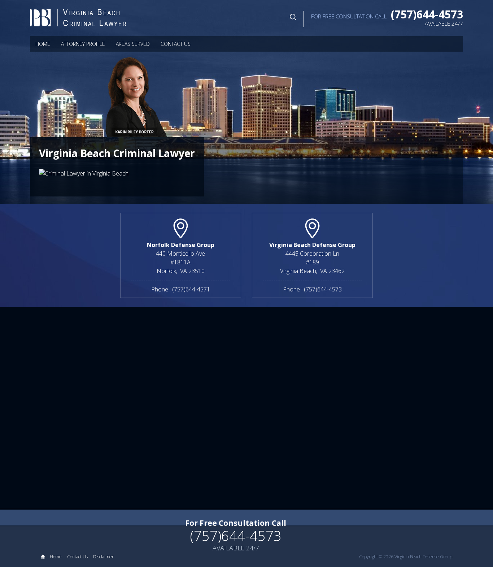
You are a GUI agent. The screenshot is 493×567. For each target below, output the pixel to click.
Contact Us (176, 43)
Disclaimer (103, 557)
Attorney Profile (83, 43)
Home (42, 43)
